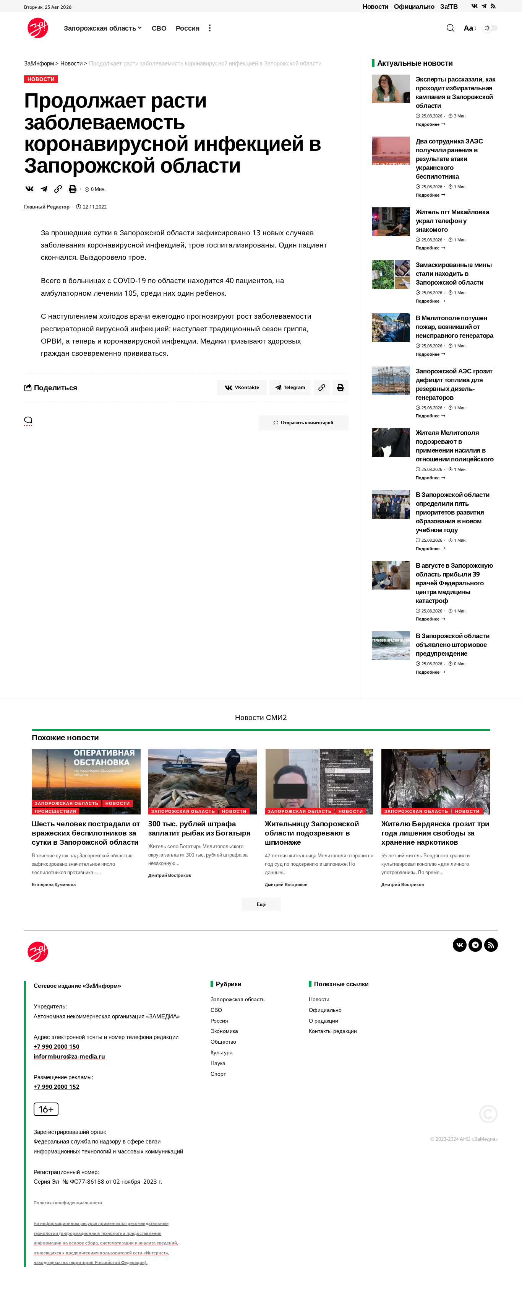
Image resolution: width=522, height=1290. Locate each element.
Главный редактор (47, 206)
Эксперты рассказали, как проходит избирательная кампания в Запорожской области (456, 92)
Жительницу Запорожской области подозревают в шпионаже (312, 833)
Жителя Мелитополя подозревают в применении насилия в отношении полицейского (455, 445)
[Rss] (493, 6)
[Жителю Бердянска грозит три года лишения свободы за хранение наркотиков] (435, 781)
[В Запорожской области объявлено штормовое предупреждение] (391, 645)
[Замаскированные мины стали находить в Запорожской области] (391, 274)
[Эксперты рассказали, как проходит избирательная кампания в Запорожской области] (391, 89)
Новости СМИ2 (261, 717)
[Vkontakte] (474, 6)
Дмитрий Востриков (169, 875)
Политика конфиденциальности (68, 1202)
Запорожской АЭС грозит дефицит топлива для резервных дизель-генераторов (454, 384)
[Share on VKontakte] (29, 189)
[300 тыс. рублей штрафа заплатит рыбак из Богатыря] (202, 781)
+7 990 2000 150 (56, 1046)
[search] (450, 28)
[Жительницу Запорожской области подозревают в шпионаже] (319, 781)
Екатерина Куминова (54, 884)
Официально (414, 6)
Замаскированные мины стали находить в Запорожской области (454, 273)
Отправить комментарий (307, 422)
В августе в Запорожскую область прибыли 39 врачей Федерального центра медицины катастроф (454, 583)
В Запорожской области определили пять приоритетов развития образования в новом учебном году (453, 512)
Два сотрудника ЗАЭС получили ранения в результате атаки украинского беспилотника (449, 159)
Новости (375, 6)
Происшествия (55, 811)
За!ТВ (449, 6)
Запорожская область (67, 803)
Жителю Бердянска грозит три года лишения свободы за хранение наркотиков (435, 833)
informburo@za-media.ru (69, 1056)
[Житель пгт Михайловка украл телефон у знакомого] (391, 221)
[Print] (72, 189)
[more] (209, 28)
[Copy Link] (58, 189)
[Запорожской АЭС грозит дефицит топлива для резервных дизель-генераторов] (391, 380)
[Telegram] (484, 6)
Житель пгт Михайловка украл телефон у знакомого (452, 220)
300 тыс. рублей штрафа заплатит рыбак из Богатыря (199, 828)
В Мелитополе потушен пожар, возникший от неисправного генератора (454, 326)
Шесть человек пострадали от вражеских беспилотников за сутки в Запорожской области (86, 833)
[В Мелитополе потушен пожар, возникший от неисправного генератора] (391, 327)
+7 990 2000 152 (56, 1086)
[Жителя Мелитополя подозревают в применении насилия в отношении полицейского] (391, 442)
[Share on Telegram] (44, 189)
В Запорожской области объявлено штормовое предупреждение (453, 644)
